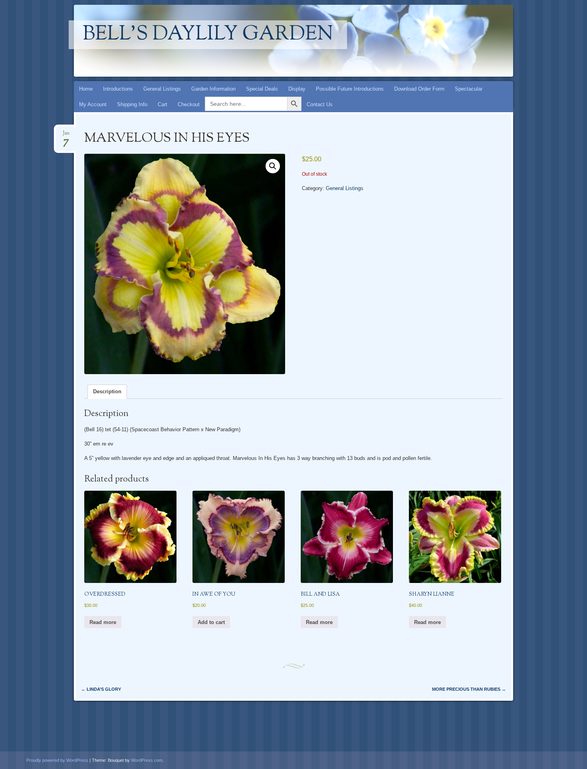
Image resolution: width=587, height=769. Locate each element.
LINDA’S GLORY (101, 689)
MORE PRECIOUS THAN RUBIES (469, 689)
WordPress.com (147, 760)
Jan (66, 135)
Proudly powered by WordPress (57, 760)
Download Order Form (419, 89)
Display (296, 89)
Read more (102, 622)
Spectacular (468, 89)
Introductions (118, 89)
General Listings (162, 89)
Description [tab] (107, 391)
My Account (93, 104)
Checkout (189, 104)
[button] (273, 166)
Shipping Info (132, 104)
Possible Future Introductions (350, 89)
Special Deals (262, 89)
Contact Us (320, 104)
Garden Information (213, 89)
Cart (162, 104)
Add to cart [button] (211, 622)
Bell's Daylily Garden (208, 34)
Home (86, 89)
